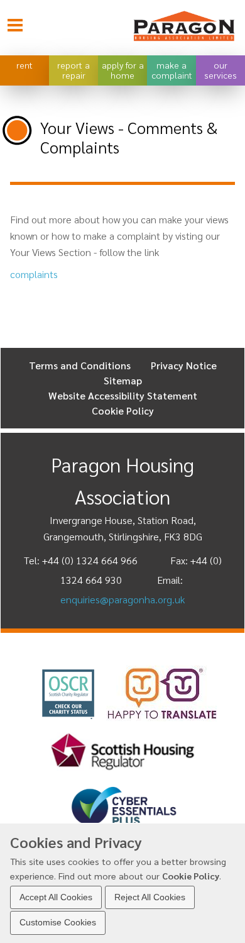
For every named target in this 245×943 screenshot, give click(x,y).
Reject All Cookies (149, 897)
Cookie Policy (190, 875)
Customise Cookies (57, 922)
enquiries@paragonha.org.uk (122, 599)
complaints (34, 274)
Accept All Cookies (55, 897)
